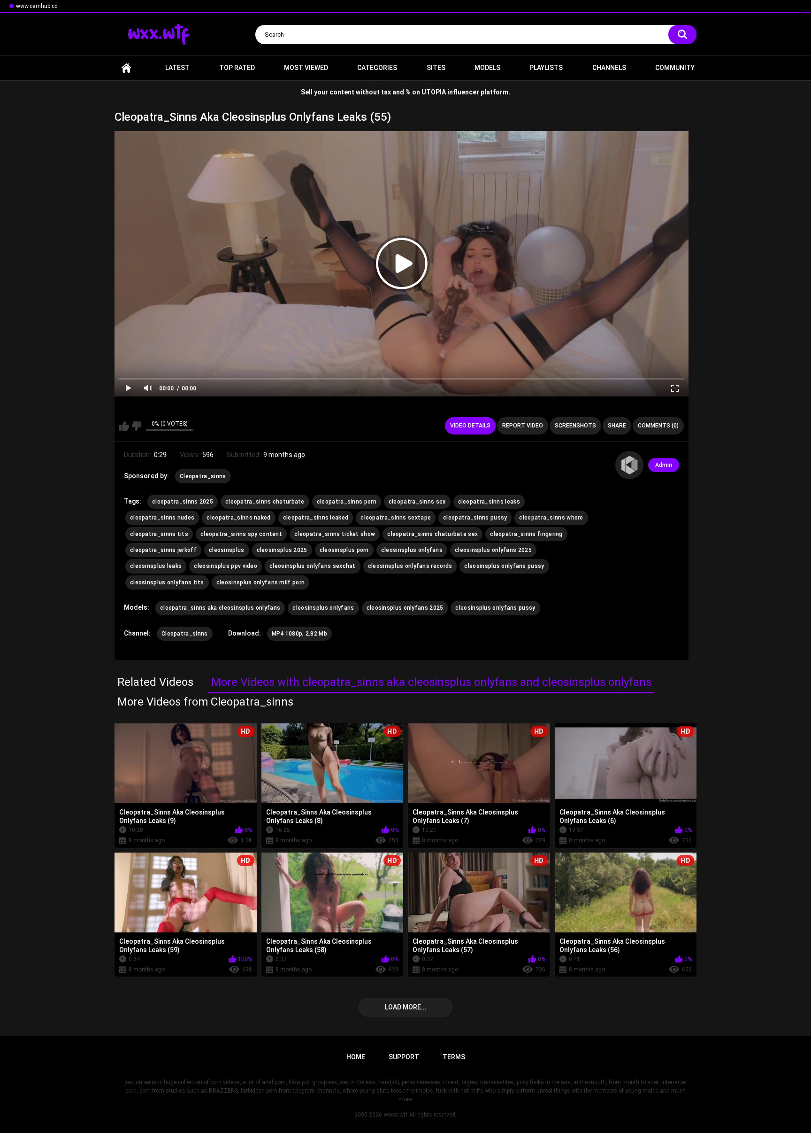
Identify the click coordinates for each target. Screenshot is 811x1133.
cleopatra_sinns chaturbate (265, 501)
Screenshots (575, 425)
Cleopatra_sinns (203, 476)
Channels (609, 67)
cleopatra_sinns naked (238, 517)
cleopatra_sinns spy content (241, 534)
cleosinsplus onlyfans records (410, 566)
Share (617, 425)
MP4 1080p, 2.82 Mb (299, 633)
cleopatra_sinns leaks (489, 501)
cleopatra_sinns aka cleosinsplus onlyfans (220, 608)
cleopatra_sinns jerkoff (163, 550)
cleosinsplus (227, 550)
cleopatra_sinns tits (159, 534)
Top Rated (237, 67)
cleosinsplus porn (344, 550)
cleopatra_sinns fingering (526, 534)
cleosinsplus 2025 (282, 550)
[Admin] (629, 465)
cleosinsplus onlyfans (412, 550)
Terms (454, 1057)
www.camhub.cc (36, 6)
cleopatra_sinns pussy (475, 517)
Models (487, 67)
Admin (663, 465)
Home (126, 68)
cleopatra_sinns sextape (395, 517)
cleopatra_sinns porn (346, 501)
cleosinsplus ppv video (225, 566)
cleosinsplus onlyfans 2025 (493, 550)
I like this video (124, 426)
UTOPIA (433, 92)
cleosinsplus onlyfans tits (167, 582)
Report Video (522, 425)
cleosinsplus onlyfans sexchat (312, 566)
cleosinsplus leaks (156, 566)
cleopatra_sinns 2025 (182, 501)
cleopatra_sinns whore (551, 517)
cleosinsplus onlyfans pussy (504, 566)
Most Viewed (306, 67)
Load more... (406, 1007)
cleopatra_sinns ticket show (334, 534)
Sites (436, 67)
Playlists (546, 67)
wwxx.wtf (395, 1114)
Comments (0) (658, 425)
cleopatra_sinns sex (417, 501)
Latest (177, 67)
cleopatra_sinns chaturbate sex (432, 534)
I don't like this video (136, 426)
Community (675, 67)
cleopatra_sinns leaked (316, 517)
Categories (377, 67)
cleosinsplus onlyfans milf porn (260, 582)
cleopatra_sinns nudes (162, 517)
